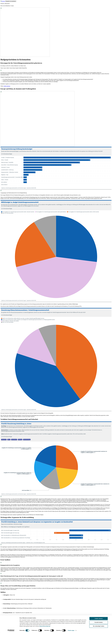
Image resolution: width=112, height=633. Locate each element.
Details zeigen (71, 630)
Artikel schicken (7, 86)
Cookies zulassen (99, 618)
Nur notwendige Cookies (98, 626)
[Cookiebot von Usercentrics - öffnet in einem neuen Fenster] (11, 630)
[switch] (40, 630)
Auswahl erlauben (98, 622)
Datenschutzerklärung (44, 626)
